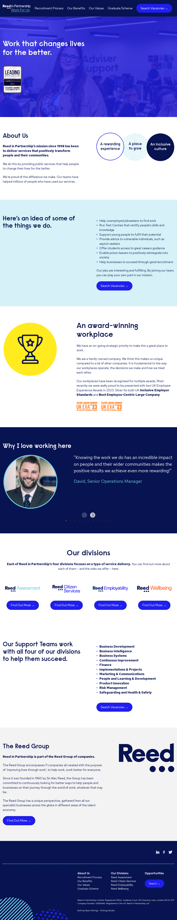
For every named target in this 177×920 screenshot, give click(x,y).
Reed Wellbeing (120, 888)
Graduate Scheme (120, 8)
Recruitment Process (49, 8)
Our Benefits (76, 8)
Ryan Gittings (91, 910)
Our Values (96, 8)
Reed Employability (122, 885)
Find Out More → (23, 605)
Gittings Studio (107, 910)
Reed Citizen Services (123, 881)
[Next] (92, 515)
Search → (154, 883)
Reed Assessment (121, 877)
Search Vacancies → (154, 8)
